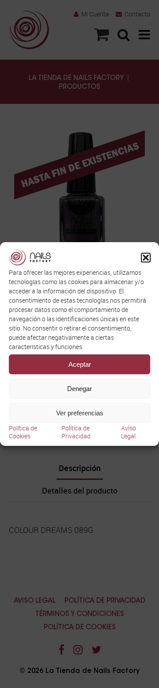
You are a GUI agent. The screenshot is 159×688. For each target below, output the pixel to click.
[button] (145, 257)
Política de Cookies (23, 432)
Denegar (79, 388)
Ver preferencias (79, 413)
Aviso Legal (128, 432)
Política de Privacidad (76, 432)
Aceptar (79, 364)
